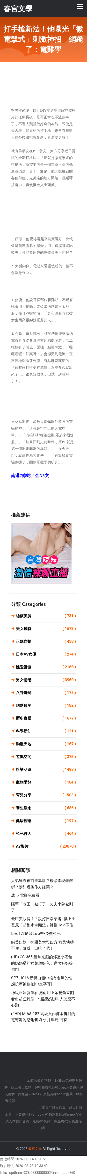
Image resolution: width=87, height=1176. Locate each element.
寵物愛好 (46, 782)
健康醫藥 (46, 820)
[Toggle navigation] (80, 6)
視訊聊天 (46, 833)
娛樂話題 (46, 769)
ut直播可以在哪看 (52, 1108)
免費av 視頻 (41, 1121)
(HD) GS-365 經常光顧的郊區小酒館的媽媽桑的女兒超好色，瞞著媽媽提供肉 (42, 963)
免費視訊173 (24, 1114)
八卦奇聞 (46, 692)
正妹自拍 (46, 641)
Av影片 (46, 846)
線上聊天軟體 (21, 1087)
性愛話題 (46, 667)
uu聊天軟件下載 (39, 1080)
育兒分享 (46, 795)
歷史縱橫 (46, 718)
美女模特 (46, 628)
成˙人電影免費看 (25, 895)
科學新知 (46, 731)
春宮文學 (35, 1149)
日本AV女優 (46, 654)
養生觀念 (46, 808)
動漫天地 (46, 744)
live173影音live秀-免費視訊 (36, 933)
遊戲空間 (46, 756)
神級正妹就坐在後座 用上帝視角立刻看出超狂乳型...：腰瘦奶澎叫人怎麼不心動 (43, 998)
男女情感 (46, 680)
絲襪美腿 (46, 615)
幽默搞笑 (46, 705)
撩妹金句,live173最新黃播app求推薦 (45, 1094)
